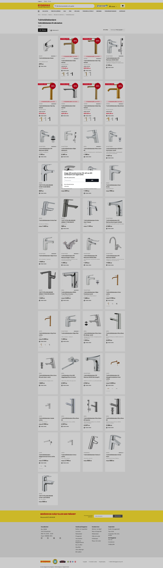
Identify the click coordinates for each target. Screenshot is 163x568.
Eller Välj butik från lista (69, 184)
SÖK (92, 180)
